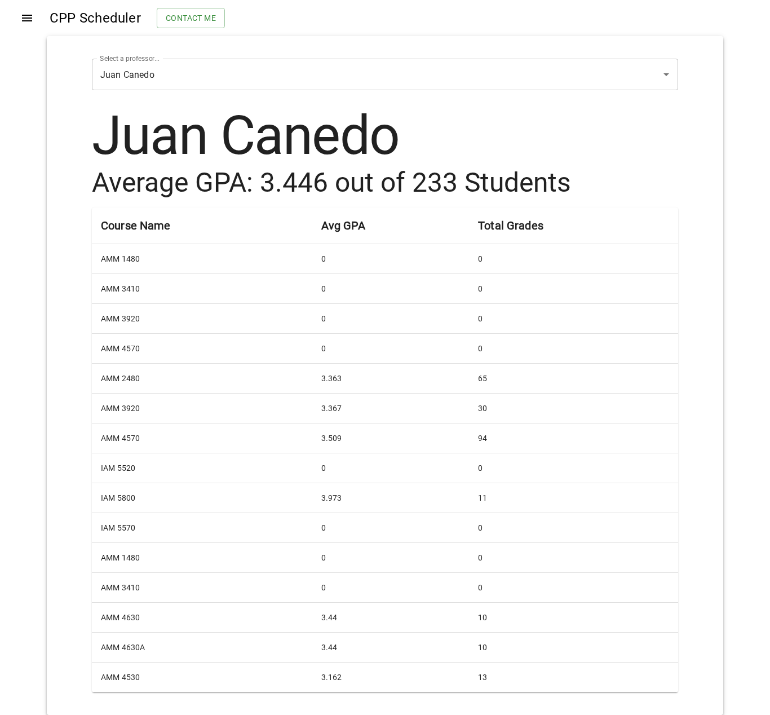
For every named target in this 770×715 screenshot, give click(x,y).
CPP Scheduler (95, 18)
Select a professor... (130, 59)
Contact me (191, 18)
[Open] (666, 74)
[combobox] (369, 74)
